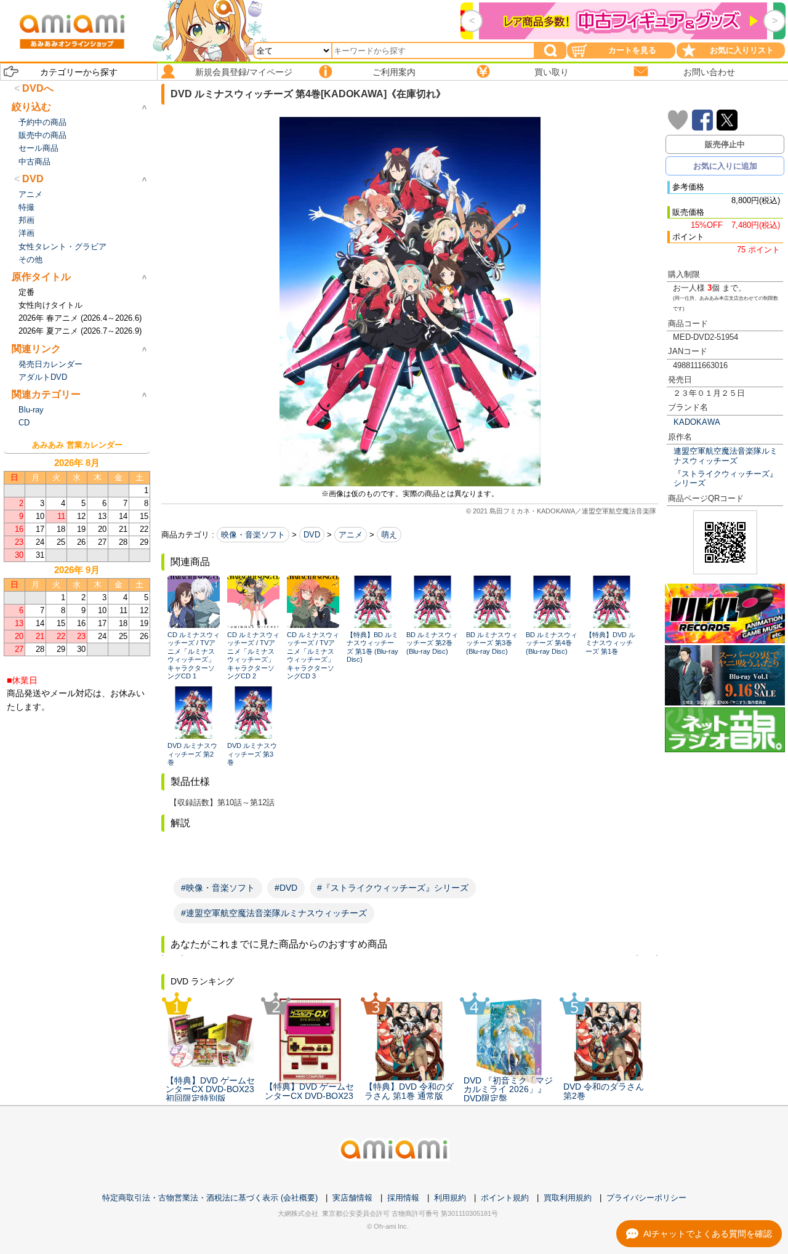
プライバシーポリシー (646, 1197)
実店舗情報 (352, 1197)
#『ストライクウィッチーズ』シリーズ (392, 888)
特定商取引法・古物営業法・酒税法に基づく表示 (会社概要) (210, 1197)
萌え (389, 534)
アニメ (351, 534)
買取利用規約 (568, 1197)
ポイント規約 (505, 1197)
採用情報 (403, 1197)
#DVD (286, 888)
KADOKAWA (696, 422)
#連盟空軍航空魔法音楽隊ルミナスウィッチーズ (274, 913)
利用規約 (450, 1197)
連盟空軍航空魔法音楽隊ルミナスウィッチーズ (725, 455)
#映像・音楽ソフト (218, 888)
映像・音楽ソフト (253, 534)
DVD (312, 534)
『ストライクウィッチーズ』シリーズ (725, 478)
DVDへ (38, 88)
